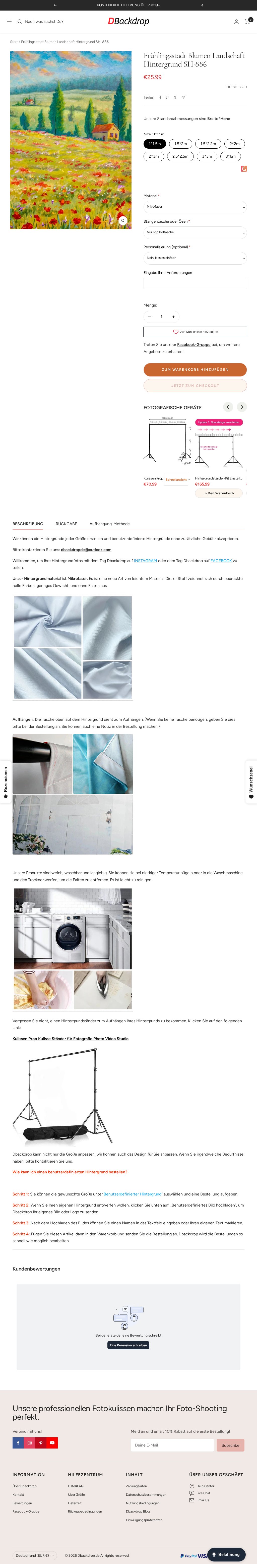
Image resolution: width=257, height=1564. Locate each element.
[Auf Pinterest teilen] (167, 97)
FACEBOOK (221, 560)
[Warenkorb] (247, 21)
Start (14, 42)
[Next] (242, 407)
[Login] (236, 21)
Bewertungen (22, 1503)
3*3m (207, 156)
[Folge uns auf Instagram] (29, 1443)
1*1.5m (155, 143)
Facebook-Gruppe (26, 1511)
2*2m (235, 143)
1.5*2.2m (208, 143)
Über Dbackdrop (25, 1486)
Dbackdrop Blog (138, 1511)
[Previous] (228, 407)
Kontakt (18, 1494)
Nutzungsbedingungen (142, 1503)
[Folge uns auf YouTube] (52, 1443)
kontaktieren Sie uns (53, 1161)
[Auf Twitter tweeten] (175, 97)
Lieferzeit (75, 1503)
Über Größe (76, 1494)
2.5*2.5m (180, 156)
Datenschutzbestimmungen (146, 1494)
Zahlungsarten (136, 1486)
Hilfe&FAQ (76, 1486)
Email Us (203, 1500)
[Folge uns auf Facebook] (18, 1443)
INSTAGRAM (145, 560)
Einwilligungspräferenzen (144, 1520)
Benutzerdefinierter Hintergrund (132, 1194)
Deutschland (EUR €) (32, 1555)
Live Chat (203, 1493)
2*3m (154, 156)
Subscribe (230, 1445)
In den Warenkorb (219, 493)
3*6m (231, 156)
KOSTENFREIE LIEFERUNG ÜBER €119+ (128, 5)
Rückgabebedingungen (85, 1511)
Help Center (205, 1486)
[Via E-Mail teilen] (183, 97)
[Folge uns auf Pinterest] (40, 1443)
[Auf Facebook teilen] (160, 97)
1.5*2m (180, 143)
